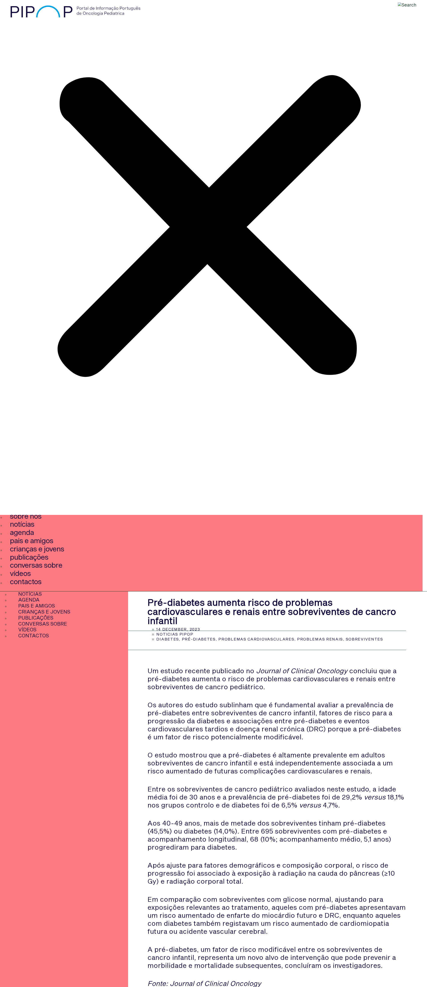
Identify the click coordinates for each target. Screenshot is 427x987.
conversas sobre (36, 565)
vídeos (20, 573)
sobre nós (26, 516)
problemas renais (320, 639)
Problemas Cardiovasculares (256, 639)
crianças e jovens (37, 548)
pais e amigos (31, 540)
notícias (22, 524)
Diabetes (167, 639)
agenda (22, 532)
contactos (26, 581)
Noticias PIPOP (174, 634)
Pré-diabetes (199, 639)
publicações (29, 557)
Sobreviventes (364, 639)
